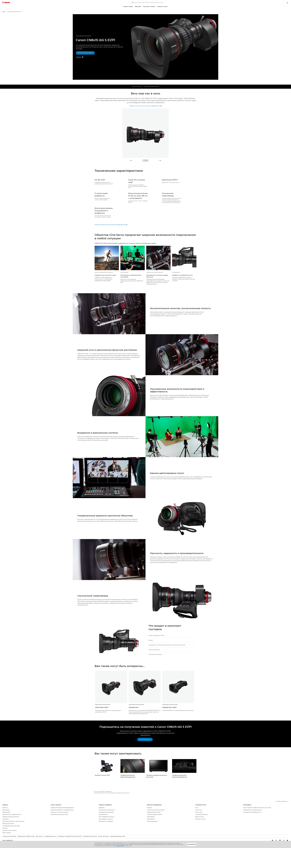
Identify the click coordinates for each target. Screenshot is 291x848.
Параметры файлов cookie (117, 836)
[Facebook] (272, 840)
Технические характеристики (151, 86)
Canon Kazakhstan (7, 840)
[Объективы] (141, 6)
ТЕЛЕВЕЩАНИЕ (176, 272)
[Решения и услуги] (168, 6)
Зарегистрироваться (144, 739)
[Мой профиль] (287, 3)
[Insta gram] (276, 840)
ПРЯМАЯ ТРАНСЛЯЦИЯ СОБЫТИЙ (154, 272)
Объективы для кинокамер (83, 35)
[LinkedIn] (280, 840)
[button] (131, 160)
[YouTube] (287, 840)
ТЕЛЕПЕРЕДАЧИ (124, 272)
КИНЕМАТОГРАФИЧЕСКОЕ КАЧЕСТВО (104, 272)
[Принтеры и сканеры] (156, 6)
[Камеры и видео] (133, 6)
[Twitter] (283, 840)
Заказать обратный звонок (85, 52)
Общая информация (137, 86)
